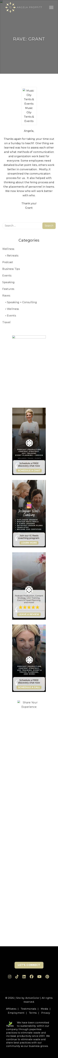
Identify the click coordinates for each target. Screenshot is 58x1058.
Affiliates (11, 1008)
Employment (16, 1012)
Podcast (7, 262)
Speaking (8, 282)
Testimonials (28, 1008)
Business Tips (11, 268)
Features (8, 288)
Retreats (12, 255)
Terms (33, 1012)
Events (6, 275)
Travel (6, 322)
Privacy (45, 1012)
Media (44, 1008)
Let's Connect (29, 965)
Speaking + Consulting (22, 302)
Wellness (8, 248)
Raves (6, 295)
